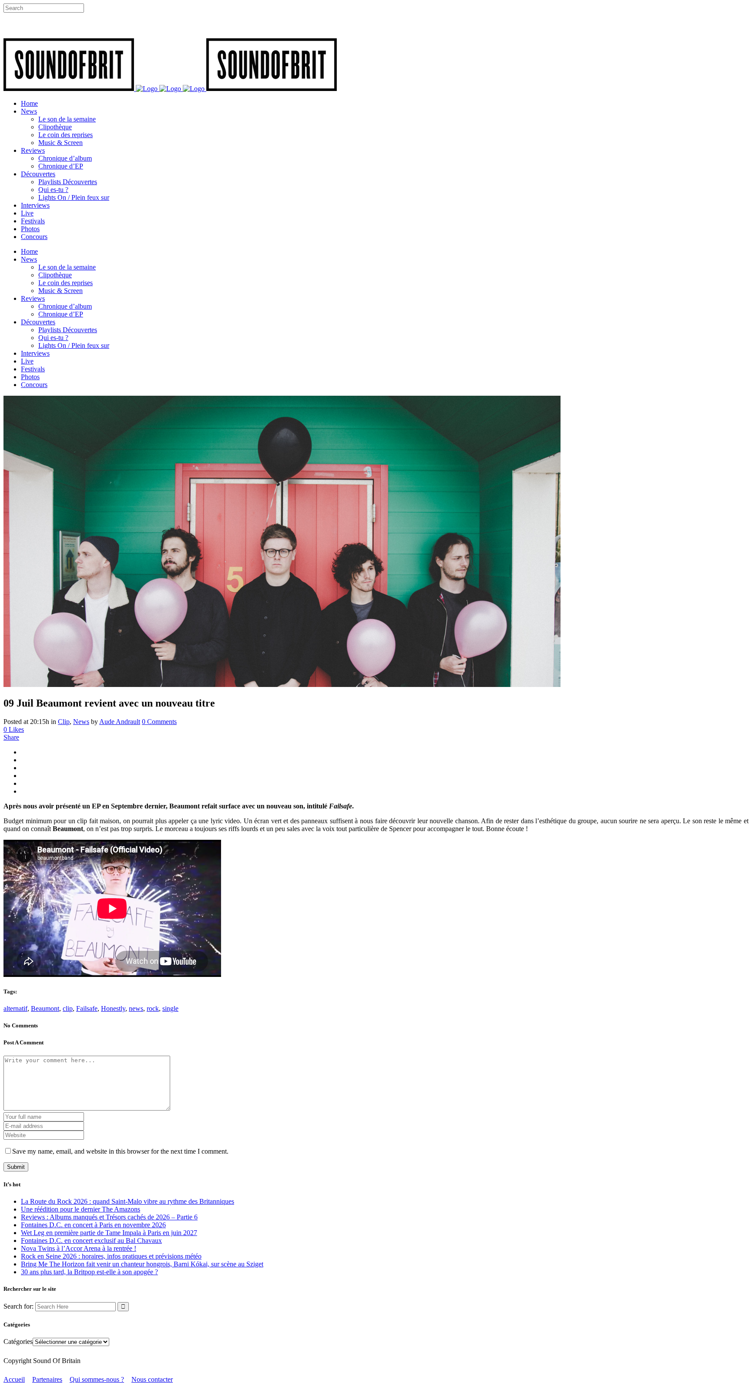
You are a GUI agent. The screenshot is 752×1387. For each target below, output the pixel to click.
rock (153, 1008)
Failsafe (86, 1008)
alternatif (15, 1008)
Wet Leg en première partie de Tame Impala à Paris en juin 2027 (109, 1232)
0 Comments (159, 721)
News (81, 721)
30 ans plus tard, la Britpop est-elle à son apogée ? (89, 1272)
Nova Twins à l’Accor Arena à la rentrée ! (78, 1248)
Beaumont (45, 1008)
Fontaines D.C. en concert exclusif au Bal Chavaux (91, 1240)
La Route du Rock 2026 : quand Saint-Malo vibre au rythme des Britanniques (127, 1201)
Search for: (18, 1306)
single (170, 1008)
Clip (64, 721)
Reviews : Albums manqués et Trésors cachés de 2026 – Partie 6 (109, 1217)
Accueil (14, 1379)
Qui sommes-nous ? (97, 1379)
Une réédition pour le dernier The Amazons (80, 1209)
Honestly (113, 1008)
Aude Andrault (119, 721)
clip (68, 1008)
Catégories (18, 1341)
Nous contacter (152, 1379)
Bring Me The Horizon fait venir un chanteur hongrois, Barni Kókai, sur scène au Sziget (142, 1264)
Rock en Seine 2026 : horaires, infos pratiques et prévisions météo (111, 1256)
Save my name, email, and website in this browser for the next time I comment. (120, 1151)
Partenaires (47, 1379)
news (136, 1008)
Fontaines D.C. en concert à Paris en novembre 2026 (93, 1225)
